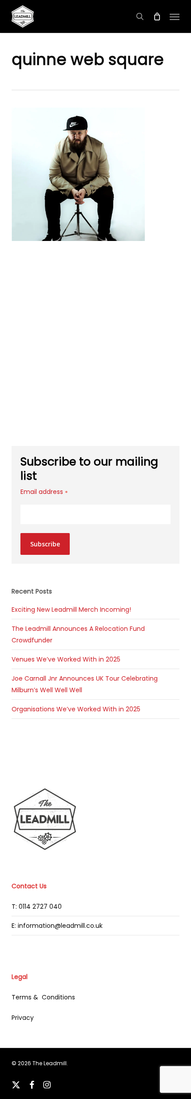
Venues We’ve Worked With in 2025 (66, 659)
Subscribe (45, 544)
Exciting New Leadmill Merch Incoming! (71, 609)
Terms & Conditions (43, 997)
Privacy (23, 1017)
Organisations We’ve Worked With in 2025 (76, 709)
